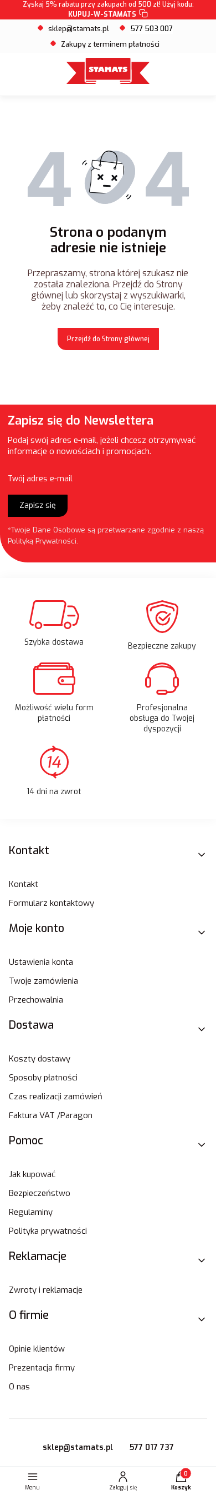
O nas (19, 1386)
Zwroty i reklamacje (46, 1289)
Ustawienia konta (41, 962)
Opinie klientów (37, 1348)
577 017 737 (152, 1447)
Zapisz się (37, 505)
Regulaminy (31, 1212)
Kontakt (23, 884)
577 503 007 (151, 28)
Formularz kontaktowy (51, 903)
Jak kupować (32, 1174)
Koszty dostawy (39, 1058)
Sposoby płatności (43, 1077)
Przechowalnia (36, 999)
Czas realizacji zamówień (55, 1096)
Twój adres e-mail (40, 479)
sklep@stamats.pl (78, 28)
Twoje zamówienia (43, 980)
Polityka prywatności (48, 1231)
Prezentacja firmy (42, 1367)
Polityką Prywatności (42, 541)
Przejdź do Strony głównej (108, 339)
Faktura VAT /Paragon (50, 1115)
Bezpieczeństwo (39, 1193)
